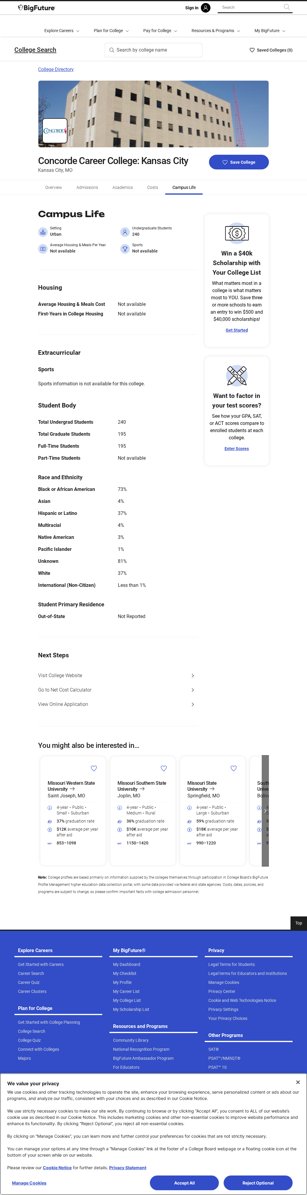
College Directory (56, 69)
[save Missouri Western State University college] (94, 768)
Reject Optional (258, 1182)
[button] (41, 811)
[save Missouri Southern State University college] (163, 768)
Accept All (184, 1182)
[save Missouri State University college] (233, 768)
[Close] (298, 1082)
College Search (35, 49)
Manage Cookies (29, 1182)
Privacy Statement (127, 1167)
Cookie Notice (57, 1167)
